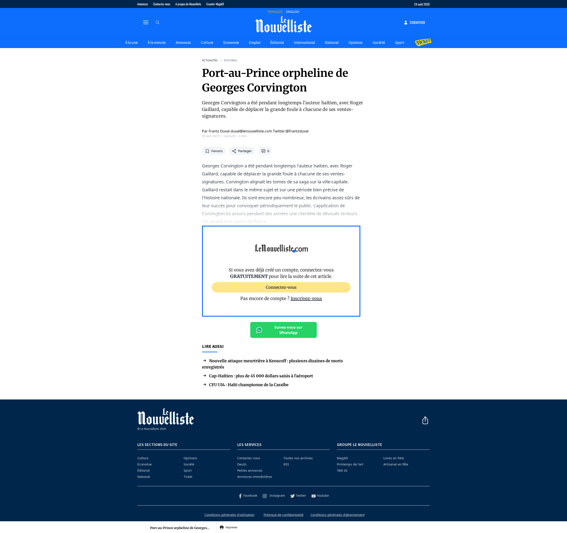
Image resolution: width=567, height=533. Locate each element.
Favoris (217, 151)
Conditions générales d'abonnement (338, 515)
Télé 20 (342, 470)
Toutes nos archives (298, 458)
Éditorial (277, 42)
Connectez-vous (281, 287)
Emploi (254, 42)
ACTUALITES (210, 60)
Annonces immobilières (254, 477)
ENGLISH (292, 12)
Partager (245, 151)
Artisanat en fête (395, 464)
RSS (286, 464)
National (332, 42)
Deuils (242, 464)
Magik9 (342, 458)
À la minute (157, 42)
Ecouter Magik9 (215, 4)
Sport (399, 42)
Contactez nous (161, 4)
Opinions (356, 42)
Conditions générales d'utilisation (229, 515)
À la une (131, 42)
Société (379, 42)
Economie (231, 42)
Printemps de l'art (350, 464)
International (304, 42)
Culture (207, 42)
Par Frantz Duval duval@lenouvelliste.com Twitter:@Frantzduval (255, 131)
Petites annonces (249, 470)
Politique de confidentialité (283, 515)
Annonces (142, 4)
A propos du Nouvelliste (188, 4)
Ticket (188, 477)
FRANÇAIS (275, 12)
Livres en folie (393, 458)
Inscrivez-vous (306, 298)
